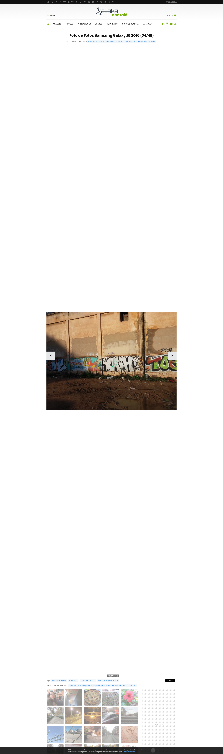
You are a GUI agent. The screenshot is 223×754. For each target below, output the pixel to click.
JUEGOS (98, 23)
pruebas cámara (59, 680)
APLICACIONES (84, 23)
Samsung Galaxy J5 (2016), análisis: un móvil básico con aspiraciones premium (121, 41)
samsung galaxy (88, 680)
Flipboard (163, 23)
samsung (73, 680)
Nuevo (170, 15)
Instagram (167, 23)
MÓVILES (69, 23)
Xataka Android (111, 12)
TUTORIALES (112, 23)
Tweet (171, 680)
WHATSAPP (148, 23)
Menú (53, 15)
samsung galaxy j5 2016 (108, 680)
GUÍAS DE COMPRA (130, 23)
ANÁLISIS (57, 23)
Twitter (175, 23)
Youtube (171, 23)
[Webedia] (171, 1)
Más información (129, 752)
